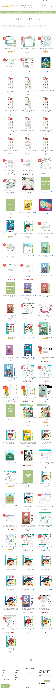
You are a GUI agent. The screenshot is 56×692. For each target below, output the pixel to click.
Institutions (17, 675)
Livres (25, 7)
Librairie (17, 677)
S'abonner (47, 681)
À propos (17, 670)
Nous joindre (17, 679)
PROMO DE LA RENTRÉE (15, 5)
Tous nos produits (5, 679)
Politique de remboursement (31, 670)
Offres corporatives (5, 0)
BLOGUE (30, 7)
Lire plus (4, 29)
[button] (10, 51)
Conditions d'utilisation (30, 673)
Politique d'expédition (30, 668)
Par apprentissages (31, 5)
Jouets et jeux (41, 5)
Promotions (4, 672)
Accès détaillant (23, 0)
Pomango (23, 5)
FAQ (16, 672)
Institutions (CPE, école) (14, 0)
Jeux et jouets (4, 675)
